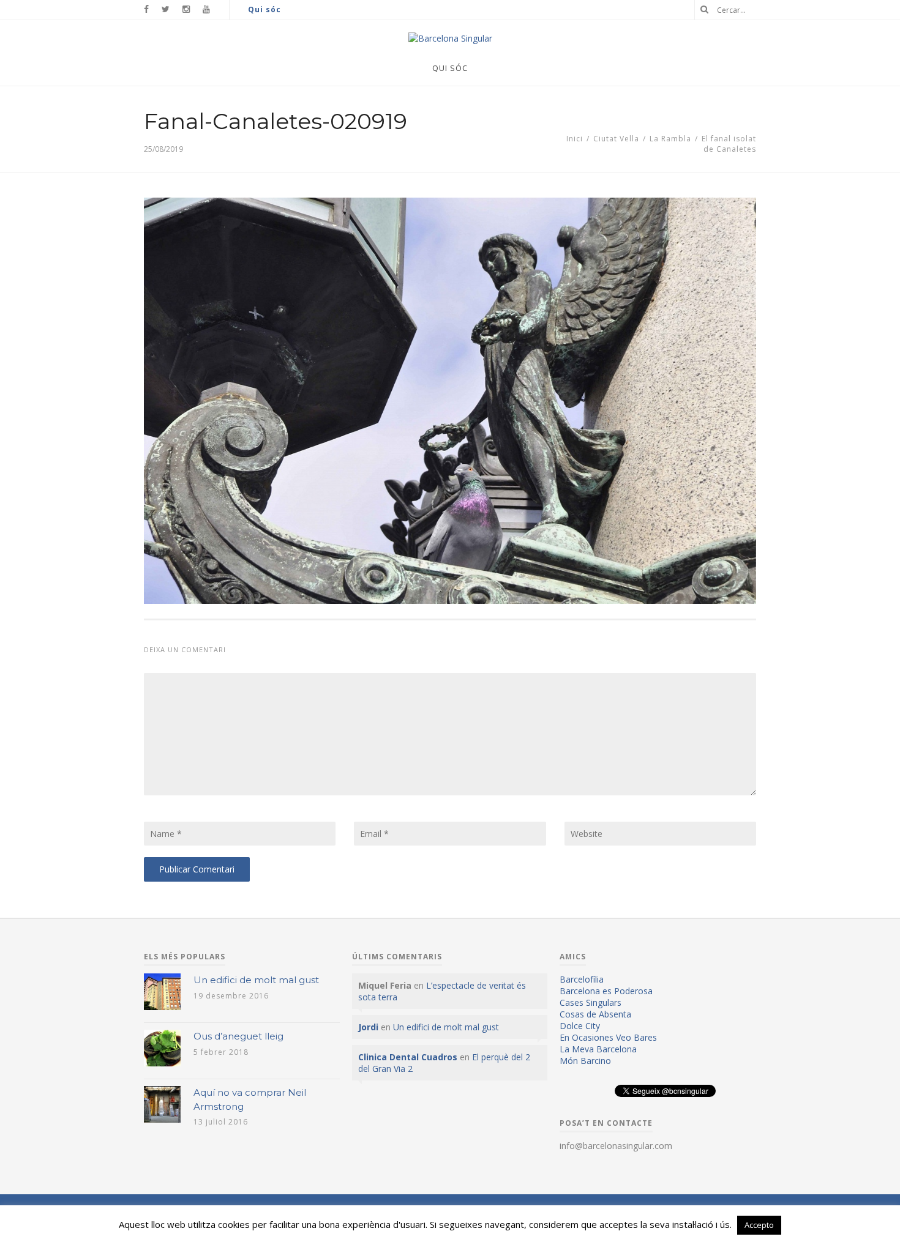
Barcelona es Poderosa (606, 991)
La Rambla (670, 138)
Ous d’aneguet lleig (238, 1036)
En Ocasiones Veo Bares (608, 1037)
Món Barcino (585, 1060)
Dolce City (580, 1026)
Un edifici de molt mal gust (256, 980)
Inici (574, 138)
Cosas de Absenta (595, 1014)
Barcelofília (582, 979)
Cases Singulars (590, 1002)
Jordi (368, 1027)
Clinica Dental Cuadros (407, 1057)
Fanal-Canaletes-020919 (275, 121)
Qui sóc (264, 9)
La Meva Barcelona (598, 1049)
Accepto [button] (759, 1224)
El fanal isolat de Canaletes (729, 143)
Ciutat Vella (616, 138)
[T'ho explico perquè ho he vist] (450, 38)
